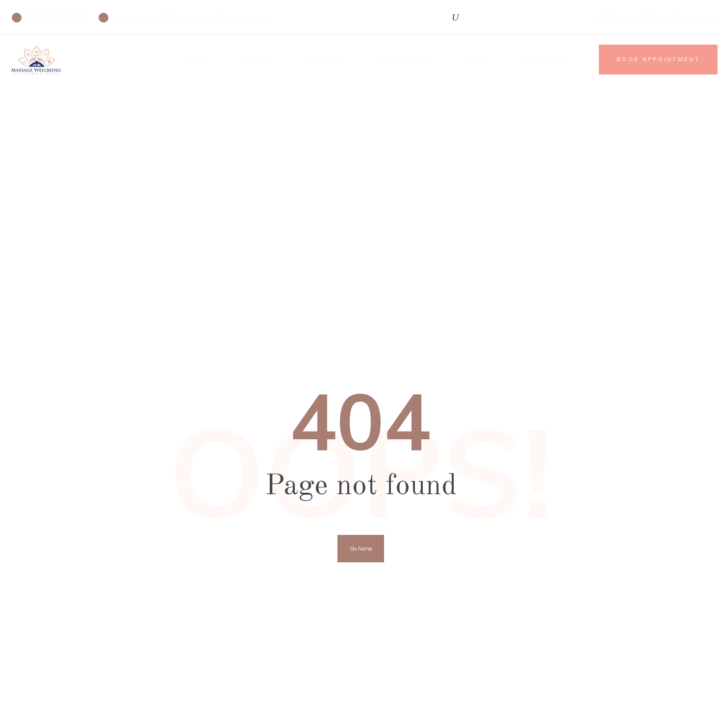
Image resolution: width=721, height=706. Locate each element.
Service (326, 59)
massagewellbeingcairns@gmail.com (192, 17)
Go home (361, 548)
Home (197, 59)
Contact (547, 59)
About (255, 59)
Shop (477, 59)
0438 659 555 (57, 17)
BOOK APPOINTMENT (658, 59)
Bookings (406, 59)
